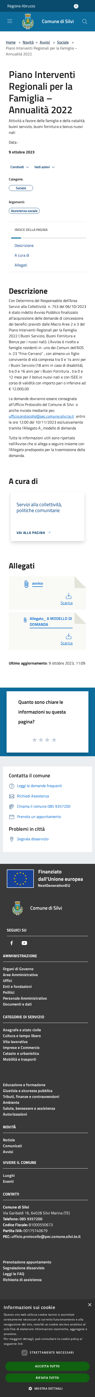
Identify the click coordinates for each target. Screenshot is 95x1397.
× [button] (89, 1305)
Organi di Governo (18, 969)
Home (11, 42)
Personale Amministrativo (25, 998)
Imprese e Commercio (21, 1047)
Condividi (17, 167)
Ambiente (11, 1102)
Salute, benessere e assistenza (29, 1108)
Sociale (63, 42)
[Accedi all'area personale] (76, 6)
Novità (28, 42)
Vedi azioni (42, 167)
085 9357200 (30, 1219)
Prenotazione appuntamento (27, 1262)
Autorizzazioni (15, 1114)
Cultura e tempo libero (22, 1036)
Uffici (7, 980)
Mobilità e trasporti (19, 1059)
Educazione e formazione (24, 1085)
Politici (8, 992)
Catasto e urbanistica (21, 1053)
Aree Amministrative (20, 975)
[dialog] (47, 1348)
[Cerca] (85, 22)
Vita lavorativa (15, 1042)
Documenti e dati (17, 1004)
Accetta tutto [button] (47, 1366)
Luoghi (9, 1175)
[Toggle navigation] (10, 21)
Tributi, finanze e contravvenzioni (31, 1096)
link (20, 1344)
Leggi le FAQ (13, 1274)
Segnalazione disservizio (24, 1268)
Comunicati (12, 1146)
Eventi (8, 1181)
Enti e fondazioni (17, 986)
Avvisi (45, 42)
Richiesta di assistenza (22, 1280)
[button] (47, 1388)
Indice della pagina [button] (31, 229)
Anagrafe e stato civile (22, 1030)
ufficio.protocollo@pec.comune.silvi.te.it (41, 416)
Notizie (9, 1140)
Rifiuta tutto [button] (47, 1378)
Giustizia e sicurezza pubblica (27, 1091)
